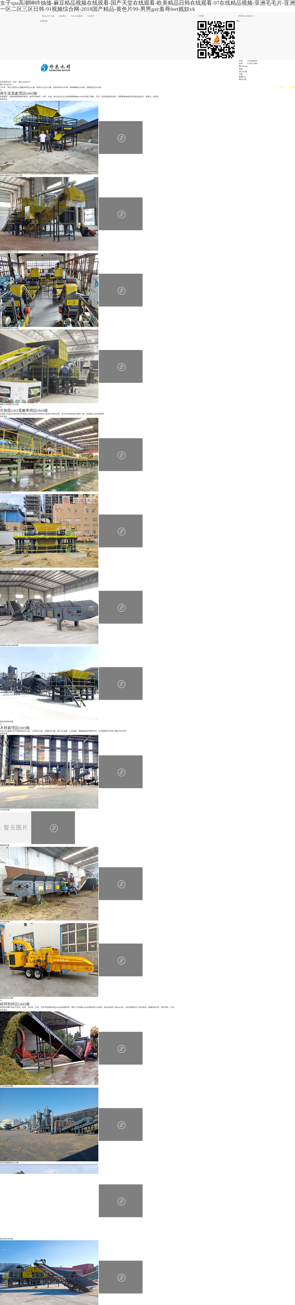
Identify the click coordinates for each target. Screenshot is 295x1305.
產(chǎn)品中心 (25, 82)
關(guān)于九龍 (48, 16)
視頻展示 (62, 16)
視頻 (241, 69)
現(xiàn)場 (243, 71)
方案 (241, 74)
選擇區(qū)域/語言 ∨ (246, 16)
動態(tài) (242, 77)
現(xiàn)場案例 (77, 16)
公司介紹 (43, 21)
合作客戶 (91, 16)
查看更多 (3, 99)
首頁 (241, 61)
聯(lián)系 (242, 79)
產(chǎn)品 (243, 66)
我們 (241, 63)
